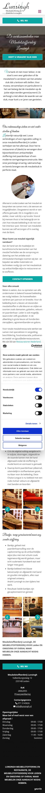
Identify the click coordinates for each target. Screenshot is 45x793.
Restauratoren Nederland (28, 341)
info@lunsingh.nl (24, 706)
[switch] (38, 398)
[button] (22, 21)
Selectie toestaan (22, 438)
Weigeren (22, 445)
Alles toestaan (22, 431)
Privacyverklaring (22, 694)
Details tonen (31, 423)
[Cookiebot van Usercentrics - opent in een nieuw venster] (31, 346)
